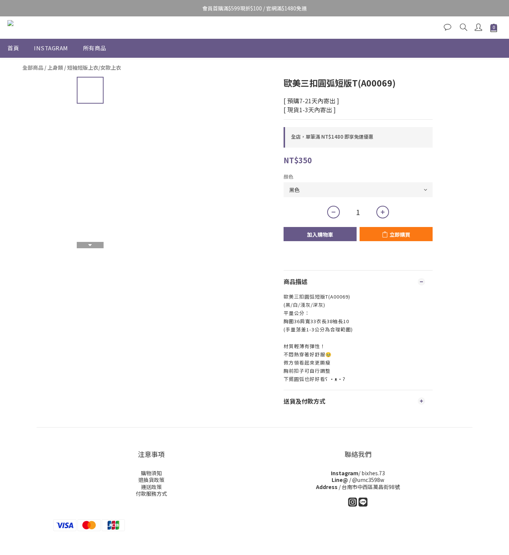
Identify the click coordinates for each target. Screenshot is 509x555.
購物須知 (151, 473)
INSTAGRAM (51, 48)
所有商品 (94, 48)
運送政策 (151, 487)
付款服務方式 (151, 493)
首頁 (13, 48)
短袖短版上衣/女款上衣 (94, 67)
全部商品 (32, 67)
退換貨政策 (151, 479)
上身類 (55, 67)
